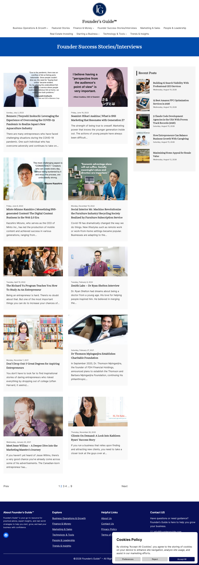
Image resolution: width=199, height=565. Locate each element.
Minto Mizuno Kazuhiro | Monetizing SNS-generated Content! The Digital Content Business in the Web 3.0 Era (31, 213)
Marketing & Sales (62, 529)
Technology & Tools (63, 534)
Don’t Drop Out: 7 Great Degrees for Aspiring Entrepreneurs (32, 366)
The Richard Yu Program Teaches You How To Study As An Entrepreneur (31, 288)
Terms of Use (108, 534)
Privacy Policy (109, 529)
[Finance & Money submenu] (93, 28)
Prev (6, 486)
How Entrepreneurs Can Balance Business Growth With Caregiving (171, 137)
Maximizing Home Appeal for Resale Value (172, 154)
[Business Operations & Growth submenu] (47, 28)
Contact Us (107, 523)
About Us (106, 518)
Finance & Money (61, 523)
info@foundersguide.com (167, 531)
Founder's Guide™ (99, 21)
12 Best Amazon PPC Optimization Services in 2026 (171, 102)
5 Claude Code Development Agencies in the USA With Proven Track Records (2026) (170, 120)
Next (125, 486)
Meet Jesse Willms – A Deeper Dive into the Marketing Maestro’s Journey (32, 448)
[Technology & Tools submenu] (126, 34)
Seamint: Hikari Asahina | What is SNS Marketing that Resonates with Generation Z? (98, 118)
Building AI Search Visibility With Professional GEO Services (171, 85)
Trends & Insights (61, 545)
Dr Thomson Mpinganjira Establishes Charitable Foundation (93, 356)
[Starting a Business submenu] (99, 34)
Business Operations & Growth (69, 518)
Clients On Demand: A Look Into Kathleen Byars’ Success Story (95, 438)
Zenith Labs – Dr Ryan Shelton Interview (95, 286)
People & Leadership (63, 540)
